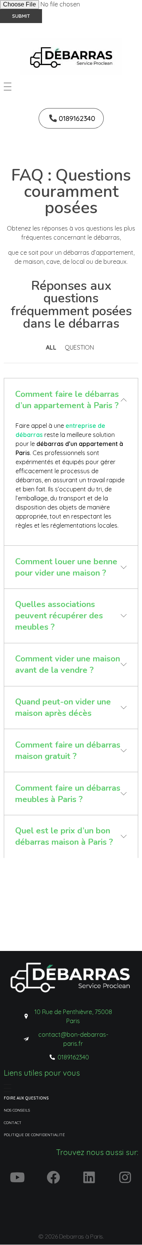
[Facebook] (53, 1177)
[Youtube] (17, 1177)
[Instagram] (125, 1177)
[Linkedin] (89, 1177)
